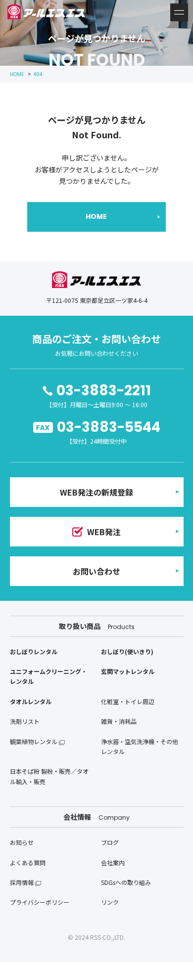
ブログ (110, 842)
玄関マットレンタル (127, 671)
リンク (110, 902)
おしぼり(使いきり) (127, 651)
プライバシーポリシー (39, 902)
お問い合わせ (96, 571)
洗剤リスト (25, 721)
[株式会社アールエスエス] (46, 11)
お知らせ (22, 842)
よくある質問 (28, 862)
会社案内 (113, 862)
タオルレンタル (30, 701)
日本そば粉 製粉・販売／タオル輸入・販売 (49, 776)
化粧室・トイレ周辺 (127, 701)
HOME (96, 216)
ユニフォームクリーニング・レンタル (48, 676)
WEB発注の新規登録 (96, 492)
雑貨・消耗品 (119, 721)
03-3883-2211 (103, 390)
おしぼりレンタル (33, 651)
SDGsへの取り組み (126, 882)
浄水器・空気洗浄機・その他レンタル (139, 746)
